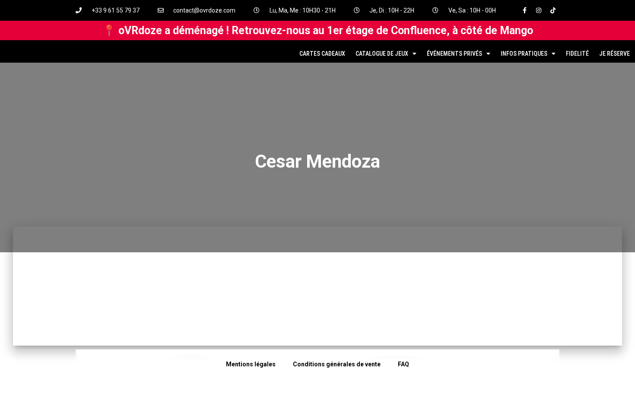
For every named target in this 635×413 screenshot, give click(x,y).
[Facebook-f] (524, 10)
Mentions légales (251, 364)
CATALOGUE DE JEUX (382, 53)
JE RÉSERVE (614, 53)
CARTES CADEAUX (322, 53)
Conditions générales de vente (337, 364)
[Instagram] (539, 10)
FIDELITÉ (577, 53)
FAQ (403, 364)
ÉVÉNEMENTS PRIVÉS (454, 53)
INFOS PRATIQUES (524, 53)
